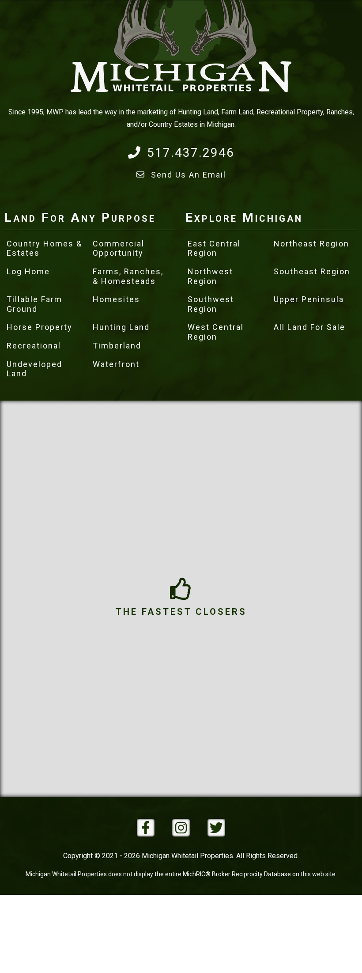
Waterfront (116, 364)
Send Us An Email (188, 174)
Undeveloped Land (34, 369)
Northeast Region (311, 243)
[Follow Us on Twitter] (216, 828)
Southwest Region (211, 304)
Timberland (117, 345)
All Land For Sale (309, 327)
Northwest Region (210, 276)
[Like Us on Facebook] (146, 828)
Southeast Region (312, 271)
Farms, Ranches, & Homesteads (128, 276)
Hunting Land (121, 327)
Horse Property (39, 327)
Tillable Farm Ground (34, 304)
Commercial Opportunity (118, 248)
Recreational (34, 345)
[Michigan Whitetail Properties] (181, 91)
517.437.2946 (190, 152)
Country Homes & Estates (44, 248)
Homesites (116, 299)
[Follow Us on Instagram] (181, 828)
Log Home (28, 271)
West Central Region (216, 331)
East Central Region (214, 248)
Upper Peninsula (309, 299)
